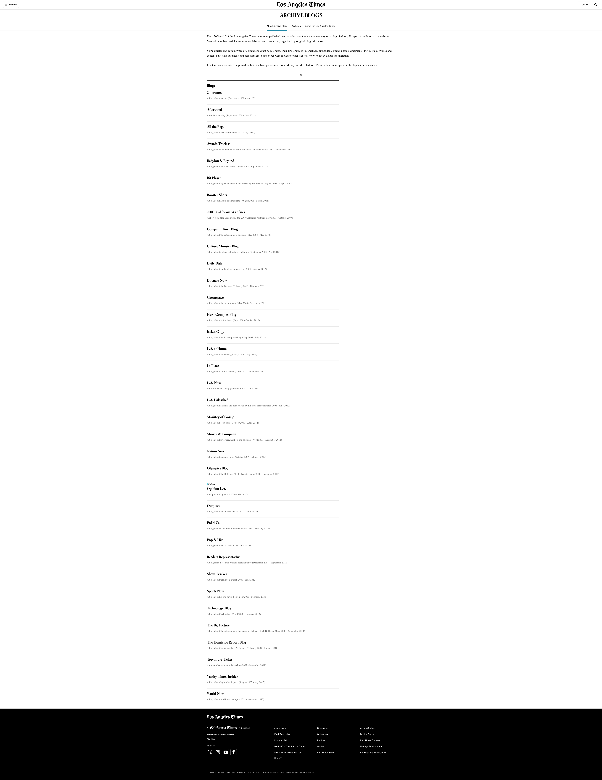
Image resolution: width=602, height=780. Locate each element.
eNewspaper (280, 728)
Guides (320, 747)
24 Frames (214, 92)
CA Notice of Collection (270, 772)
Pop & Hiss (215, 540)
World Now (215, 693)
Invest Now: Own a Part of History (287, 755)
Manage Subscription (371, 747)
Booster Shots (217, 195)
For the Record (367, 734)
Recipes (321, 740)
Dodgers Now (217, 280)
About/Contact (367, 728)
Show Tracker (217, 574)
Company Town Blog (222, 229)
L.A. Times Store (326, 753)
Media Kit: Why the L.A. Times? (290, 747)
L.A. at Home (217, 349)
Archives (296, 26)
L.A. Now (214, 383)
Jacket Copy (215, 332)
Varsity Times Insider (222, 676)
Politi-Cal (214, 523)
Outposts (213, 506)
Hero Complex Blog (221, 314)
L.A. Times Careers (370, 740)
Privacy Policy (255, 772)
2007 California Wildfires (226, 212)
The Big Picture (218, 625)
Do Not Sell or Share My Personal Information (297, 772)
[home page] (301, 4)
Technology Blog (219, 608)
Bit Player (214, 178)
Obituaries (322, 734)
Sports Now (215, 591)
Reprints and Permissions (373, 753)
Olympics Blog (217, 468)
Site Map (211, 739)
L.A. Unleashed (217, 400)
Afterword (214, 110)
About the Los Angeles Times (320, 26)
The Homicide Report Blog (226, 642)
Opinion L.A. (216, 489)
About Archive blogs (277, 26)
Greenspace (215, 297)
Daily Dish (214, 263)
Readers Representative (223, 557)
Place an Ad (280, 740)
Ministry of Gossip (220, 417)
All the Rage (215, 127)
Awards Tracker (218, 144)
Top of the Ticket (219, 659)
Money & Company (221, 434)
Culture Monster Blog (222, 246)
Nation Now (216, 451)
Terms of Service (242, 772)
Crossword (322, 728)
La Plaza (213, 366)
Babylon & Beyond (220, 161)
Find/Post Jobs (282, 734)
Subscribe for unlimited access (220, 735)
